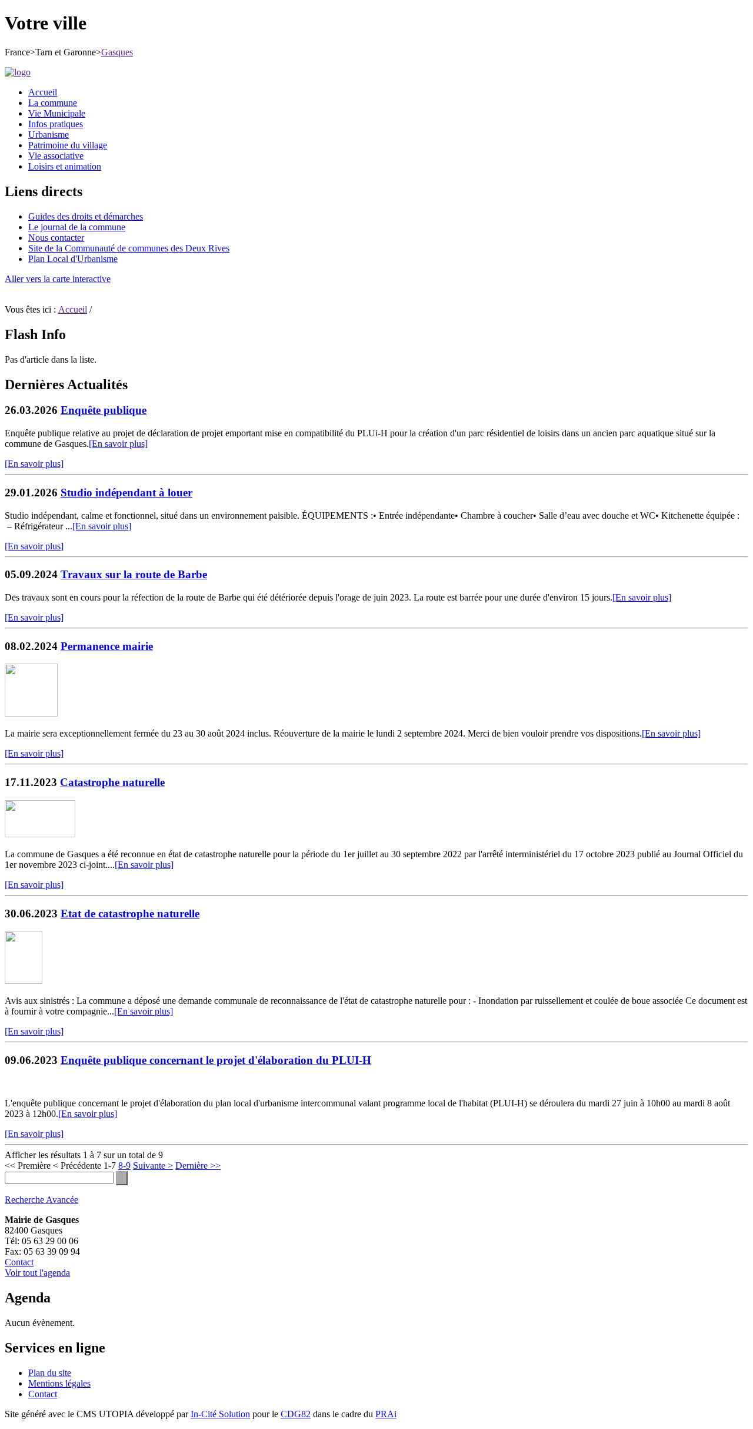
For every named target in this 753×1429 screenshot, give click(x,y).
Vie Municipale (56, 113)
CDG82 (296, 1414)
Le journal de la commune (76, 227)
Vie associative (56, 156)
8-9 (124, 1166)
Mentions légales (59, 1383)
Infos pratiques (55, 124)
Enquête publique (103, 410)
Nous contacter (56, 238)
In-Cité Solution (220, 1414)
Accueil (42, 92)
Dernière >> (198, 1166)
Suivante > (153, 1166)
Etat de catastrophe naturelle (130, 913)
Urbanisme (48, 135)
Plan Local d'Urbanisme (73, 259)
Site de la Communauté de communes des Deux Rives (128, 248)
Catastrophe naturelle (112, 782)
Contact (19, 1262)
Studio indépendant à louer (126, 492)
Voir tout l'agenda (37, 1273)
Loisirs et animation (64, 166)
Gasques (117, 52)
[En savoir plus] (118, 444)
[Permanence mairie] (31, 713)
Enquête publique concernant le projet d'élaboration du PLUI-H (216, 1060)
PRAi (386, 1414)
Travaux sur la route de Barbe (134, 574)
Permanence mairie (107, 646)
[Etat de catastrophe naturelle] (23, 981)
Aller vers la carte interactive (58, 279)
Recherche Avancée (41, 1200)
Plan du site (49, 1373)
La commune (52, 103)
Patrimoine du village (67, 145)
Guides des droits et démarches (85, 216)
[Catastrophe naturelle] (40, 834)
